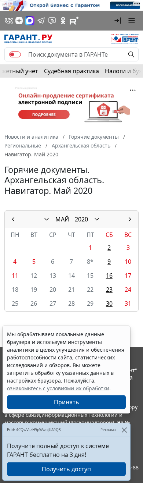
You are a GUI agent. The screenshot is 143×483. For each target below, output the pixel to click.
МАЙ (62, 219)
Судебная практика (71, 71)
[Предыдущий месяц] (13, 219)
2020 (81, 219)
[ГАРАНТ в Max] (29, 20)
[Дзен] (19, 20)
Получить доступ (66, 469)
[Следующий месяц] (129, 219)
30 (109, 303)
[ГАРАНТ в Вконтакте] (8, 20)
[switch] (15, 54)
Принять (66, 402)
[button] (118, 21)
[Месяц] (46, 219)
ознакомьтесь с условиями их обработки (58, 388)
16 (109, 275)
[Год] (96, 219)
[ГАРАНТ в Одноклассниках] (63, 20)
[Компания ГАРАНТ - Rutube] (74, 20)
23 (109, 289)
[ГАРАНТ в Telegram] (41, 20)
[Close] (124, 430)
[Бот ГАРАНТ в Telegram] (52, 20)
